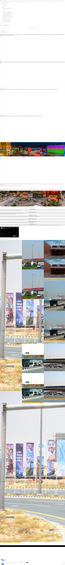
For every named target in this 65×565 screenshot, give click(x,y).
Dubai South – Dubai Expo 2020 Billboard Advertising (9, 17)
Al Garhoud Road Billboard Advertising (7, 15)
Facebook (3, 564)
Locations (3, 10)
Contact (2, 22)
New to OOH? (3, 7)
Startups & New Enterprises (6, 8)
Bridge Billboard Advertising (6, 18)
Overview (4, 4)
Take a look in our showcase (9, 200)
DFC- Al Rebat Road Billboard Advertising (7, 16)
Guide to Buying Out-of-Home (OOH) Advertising (8, 9)
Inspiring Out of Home (9, 197)
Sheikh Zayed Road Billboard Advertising (7, 12)
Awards (4, 6)
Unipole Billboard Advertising (6, 19)
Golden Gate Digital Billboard (6, 21)
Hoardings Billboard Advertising (6, 20)
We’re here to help (6, 151)
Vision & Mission (5, 5)
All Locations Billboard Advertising (7, 11)
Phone (2, 563)
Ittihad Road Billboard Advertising (7, 13)
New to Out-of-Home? (9, 148)
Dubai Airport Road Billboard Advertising (7, 14)
